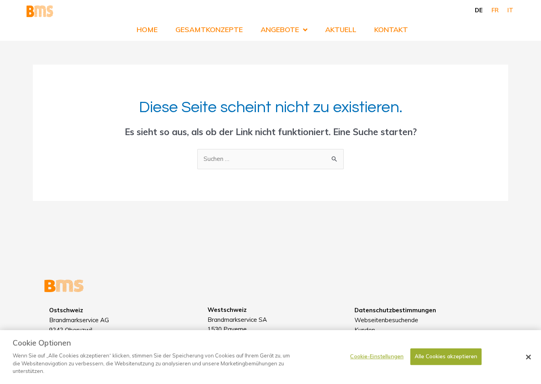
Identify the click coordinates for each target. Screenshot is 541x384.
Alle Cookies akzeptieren (446, 356)
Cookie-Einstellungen (377, 356)
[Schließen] (528, 357)
